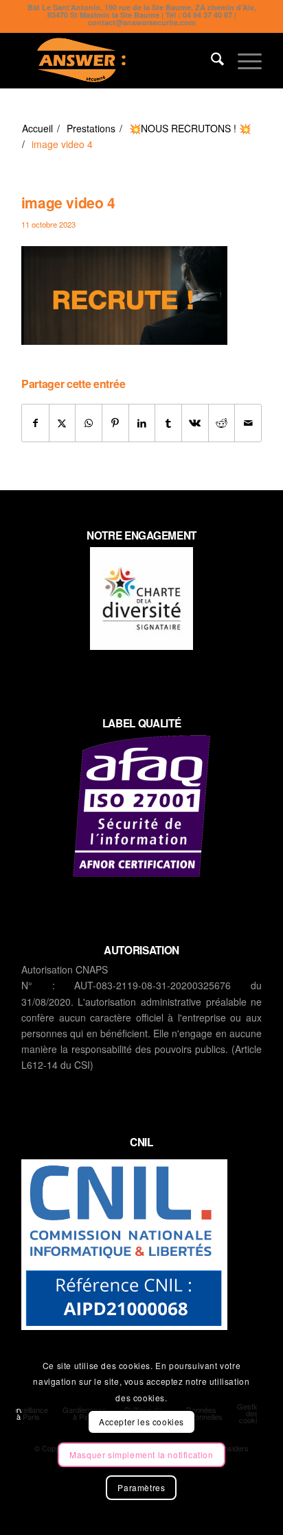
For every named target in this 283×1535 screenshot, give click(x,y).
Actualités (45, 107)
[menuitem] (210, 60)
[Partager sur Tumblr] (168, 423)
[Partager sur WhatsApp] (89, 423)
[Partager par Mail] (248, 423)
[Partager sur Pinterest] (115, 423)
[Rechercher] (210, 60)
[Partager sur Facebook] (35, 423)
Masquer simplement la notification (141, 1454)
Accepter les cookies (141, 1421)
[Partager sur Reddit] (222, 423)
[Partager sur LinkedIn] (142, 423)
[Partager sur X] (62, 423)
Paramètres (141, 1487)
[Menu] (243, 60)
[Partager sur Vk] (195, 423)
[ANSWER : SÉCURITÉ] (117, 60)
